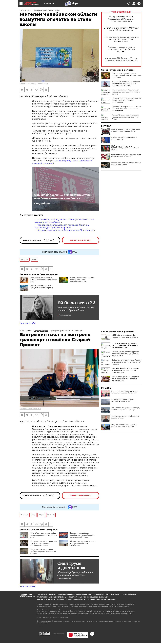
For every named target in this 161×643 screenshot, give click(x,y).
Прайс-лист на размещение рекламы (51, 597)
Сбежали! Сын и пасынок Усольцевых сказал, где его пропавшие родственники (126, 100)
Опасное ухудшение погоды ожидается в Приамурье (122, 400)
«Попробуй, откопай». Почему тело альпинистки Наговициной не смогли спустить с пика (126, 84)
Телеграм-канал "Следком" (30, 409)
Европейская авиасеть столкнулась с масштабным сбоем (126, 163)
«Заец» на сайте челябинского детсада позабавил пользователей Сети (82, 280)
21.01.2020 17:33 (25, 10)
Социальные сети (129, 594)
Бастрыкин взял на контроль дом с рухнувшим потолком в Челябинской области (43, 543)
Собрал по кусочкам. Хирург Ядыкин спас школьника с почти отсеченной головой (126, 362)
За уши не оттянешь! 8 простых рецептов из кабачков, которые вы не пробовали (126, 75)
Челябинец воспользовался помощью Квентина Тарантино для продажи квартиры (62, 226)
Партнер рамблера (59, 633)
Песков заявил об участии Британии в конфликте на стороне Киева (125, 130)
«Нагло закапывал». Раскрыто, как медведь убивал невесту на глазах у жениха (126, 92)
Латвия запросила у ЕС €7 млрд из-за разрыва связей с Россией (126, 155)
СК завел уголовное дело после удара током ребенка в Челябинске (82, 543)
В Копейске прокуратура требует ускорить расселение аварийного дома (43, 535)
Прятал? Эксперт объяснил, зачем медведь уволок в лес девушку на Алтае (125, 117)
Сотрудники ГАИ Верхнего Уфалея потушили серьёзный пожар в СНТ (121, 59)
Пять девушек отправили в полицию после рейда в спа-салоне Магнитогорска (121, 39)
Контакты (115, 594)
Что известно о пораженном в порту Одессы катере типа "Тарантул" (125, 409)
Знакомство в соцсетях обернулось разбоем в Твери (125, 417)
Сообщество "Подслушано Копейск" (34, 84)
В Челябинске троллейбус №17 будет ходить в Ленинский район (121, 29)
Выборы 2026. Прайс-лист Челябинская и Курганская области (61, 599)
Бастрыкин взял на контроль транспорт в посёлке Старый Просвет (121, 49)
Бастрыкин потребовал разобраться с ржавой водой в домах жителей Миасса (82, 535)
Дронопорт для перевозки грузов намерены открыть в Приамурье (124, 392)
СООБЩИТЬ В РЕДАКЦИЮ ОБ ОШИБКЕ (102, 599)
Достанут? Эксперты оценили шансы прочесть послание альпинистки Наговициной (126, 109)
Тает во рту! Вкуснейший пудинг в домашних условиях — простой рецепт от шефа (125, 379)
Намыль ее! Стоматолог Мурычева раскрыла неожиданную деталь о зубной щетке (125, 354)
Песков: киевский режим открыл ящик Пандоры (124, 138)
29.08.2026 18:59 (26, 331)
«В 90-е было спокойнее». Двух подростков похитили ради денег (125, 336)
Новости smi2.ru (28, 323)
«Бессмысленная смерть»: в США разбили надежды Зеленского (124, 425)
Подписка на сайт (101, 594)
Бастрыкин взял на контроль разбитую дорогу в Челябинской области (43, 551)
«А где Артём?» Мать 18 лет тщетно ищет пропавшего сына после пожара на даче (125, 370)
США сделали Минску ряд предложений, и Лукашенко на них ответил (125, 147)
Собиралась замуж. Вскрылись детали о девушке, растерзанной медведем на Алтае (125, 345)
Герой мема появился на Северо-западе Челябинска (65, 230)
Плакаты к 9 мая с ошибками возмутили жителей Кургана (41, 287)
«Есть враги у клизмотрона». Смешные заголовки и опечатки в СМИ (43, 280)
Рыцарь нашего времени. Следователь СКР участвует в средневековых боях (121, 19)
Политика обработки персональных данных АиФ (89, 597)
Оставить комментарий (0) (80, 240)
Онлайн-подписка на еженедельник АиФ (74, 594)
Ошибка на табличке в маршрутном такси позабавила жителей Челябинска (63, 196)
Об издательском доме (46, 594)
